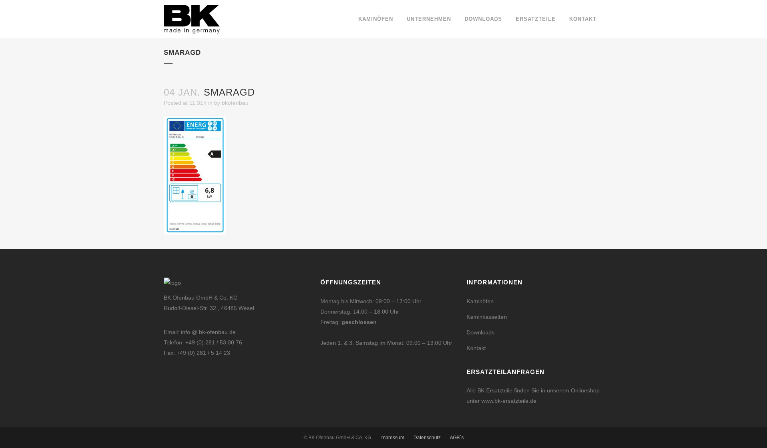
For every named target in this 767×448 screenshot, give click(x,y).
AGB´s (457, 437)
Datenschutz (427, 437)
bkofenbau (235, 103)
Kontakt (476, 348)
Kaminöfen (480, 301)
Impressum (392, 437)
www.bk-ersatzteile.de (509, 401)
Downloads (481, 332)
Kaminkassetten (487, 317)
